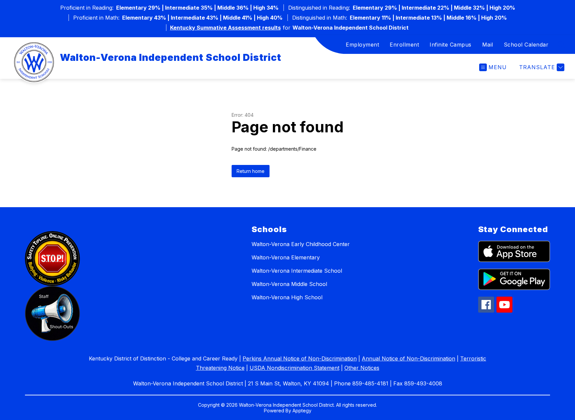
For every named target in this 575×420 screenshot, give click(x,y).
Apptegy (301, 410)
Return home (251, 171)
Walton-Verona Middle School (289, 284)
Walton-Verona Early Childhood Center (301, 244)
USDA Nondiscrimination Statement (294, 367)
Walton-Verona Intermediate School (297, 270)
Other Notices (361, 367)
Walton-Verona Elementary (286, 257)
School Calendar (526, 44)
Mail (487, 44)
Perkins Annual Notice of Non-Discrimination (300, 358)
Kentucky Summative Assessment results (225, 27)
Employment (362, 44)
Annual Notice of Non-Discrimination (408, 358)
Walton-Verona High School (287, 297)
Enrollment (404, 44)
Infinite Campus (451, 44)
